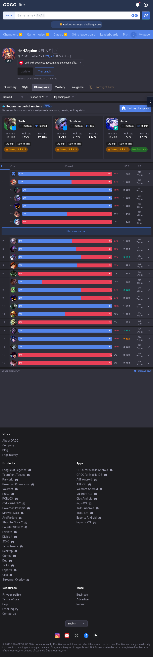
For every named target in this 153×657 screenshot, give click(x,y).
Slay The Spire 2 (12, 522)
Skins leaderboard (83, 34)
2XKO (5, 541)
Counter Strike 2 (12, 527)
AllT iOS (81, 484)
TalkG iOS (82, 512)
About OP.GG (10, 440)
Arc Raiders (9, 517)
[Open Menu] (146, 5)
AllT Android (84, 479)
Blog (5, 450)
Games (6, 555)
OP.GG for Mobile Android (92, 470)
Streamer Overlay (13, 579)
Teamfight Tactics (13, 474)
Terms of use (10, 599)
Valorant (7, 489)
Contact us (9, 613)
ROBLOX (7, 498)
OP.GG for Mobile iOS (89, 474)
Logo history (10, 454)
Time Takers (10, 546)
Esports (7, 570)
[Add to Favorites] (55, 51)
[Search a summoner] (134, 15)
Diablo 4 (7, 536)
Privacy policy (11, 594)
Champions (12, 34)
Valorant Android (87, 489)
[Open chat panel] (150, 101)
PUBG (6, 493)
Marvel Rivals (10, 512)
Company (8, 445)
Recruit (80, 604)
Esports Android (86, 517)
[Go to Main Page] (9, 4)
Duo (4, 560)
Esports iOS (83, 522)
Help (5, 604)
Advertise (82, 599)
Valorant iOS (84, 493)
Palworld (7, 479)
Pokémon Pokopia (13, 508)
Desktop (7, 551)
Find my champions (138, 108)
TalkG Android (85, 508)
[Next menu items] (133, 34)
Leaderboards (109, 34)
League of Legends (14, 470)
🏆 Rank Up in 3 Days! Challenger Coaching (78, 24)
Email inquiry (10, 609)
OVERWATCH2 (11, 503)
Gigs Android (84, 498)
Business (82, 594)
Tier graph (44, 71)
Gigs (5, 574)
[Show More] (22, 5)
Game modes (37, 34)
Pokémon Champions (15, 484)
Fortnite (7, 532)
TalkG (5, 565)
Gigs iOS (81, 503)
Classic (60, 34)
